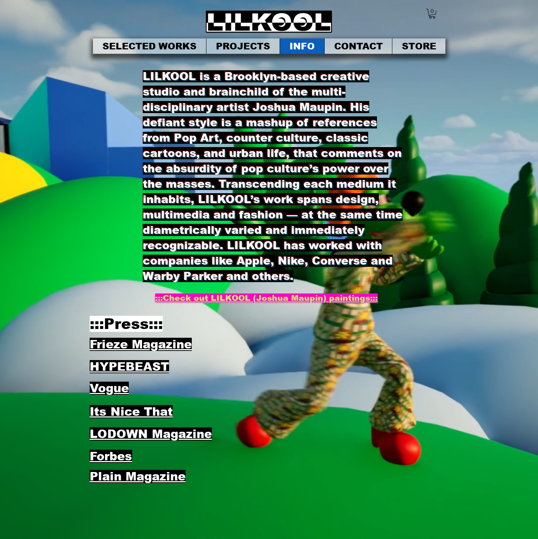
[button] (432, 14)
